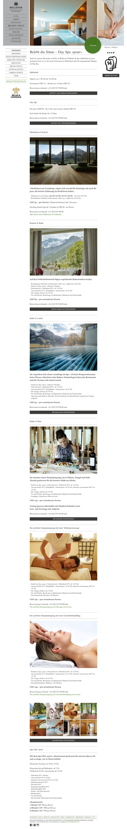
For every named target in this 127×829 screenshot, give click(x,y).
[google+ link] (34, 826)
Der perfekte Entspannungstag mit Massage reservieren (50, 606)
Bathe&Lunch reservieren (63, 412)
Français (114, 47)
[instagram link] (38, 826)
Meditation (16, 63)
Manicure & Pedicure (16, 60)
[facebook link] (31, 826)
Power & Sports (16, 72)
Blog (40, 817)
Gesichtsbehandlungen (16, 57)
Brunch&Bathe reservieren (63, 309)
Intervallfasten (16, 69)
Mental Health (16, 66)
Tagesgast (16, 50)
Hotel (16, 16)
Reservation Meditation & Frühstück (47, 214)
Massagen (16, 53)
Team (16, 76)
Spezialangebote (16, 35)
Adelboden (16, 38)
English (107, 47)
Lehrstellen (70, 817)
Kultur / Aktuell (16, 29)
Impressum (79, 817)
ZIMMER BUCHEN (111, 75)
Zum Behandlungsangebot (63, 740)
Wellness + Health (16, 25)
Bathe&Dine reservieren (63, 519)
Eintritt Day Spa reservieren (63, 123)
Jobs (62, 817)
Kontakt (88, 817)
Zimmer (16, 19)
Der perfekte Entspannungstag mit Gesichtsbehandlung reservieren (55, 694)
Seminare (16, 32)
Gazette (46, 817)
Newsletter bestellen (16, 81)
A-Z (93, 817)
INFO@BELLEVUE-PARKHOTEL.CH (69, 822)
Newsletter (55, 817)
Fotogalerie (16, 41)
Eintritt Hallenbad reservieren (63, 93)
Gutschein (33, 817)
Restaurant (16, 22)
